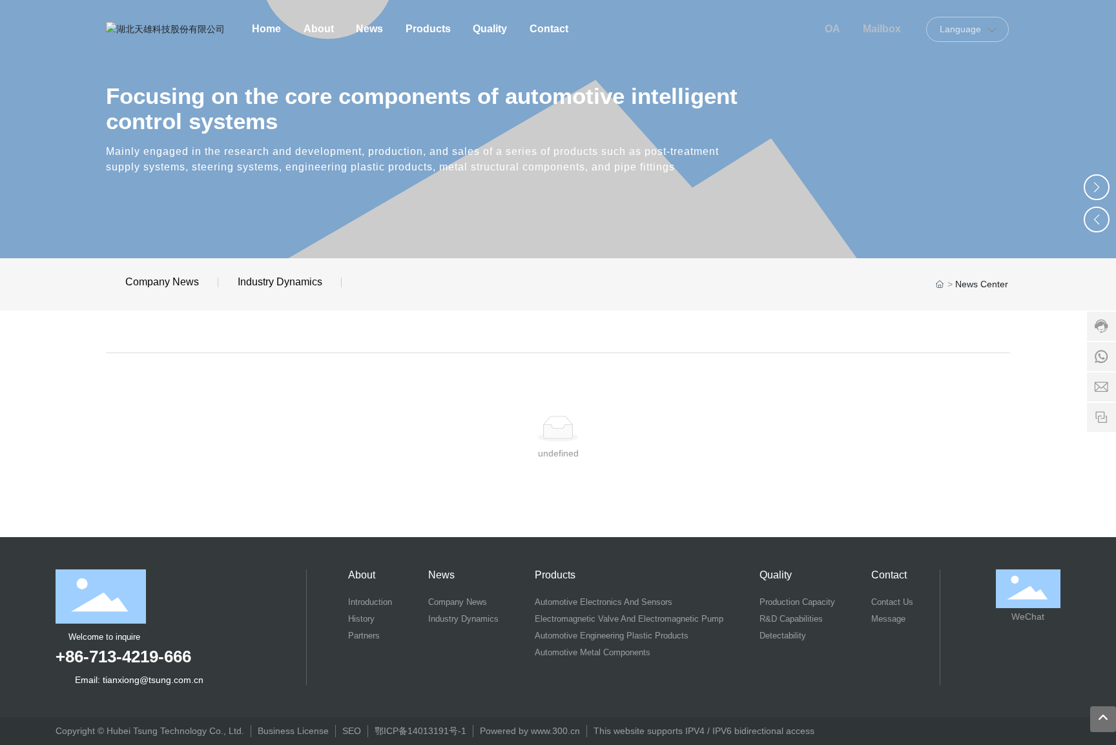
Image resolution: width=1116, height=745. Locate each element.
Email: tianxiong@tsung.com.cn (139, 680)
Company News (162, 281)
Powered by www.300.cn (530, 731)
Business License (293, 731)
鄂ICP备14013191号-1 (420, 731)
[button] (1097, 187)
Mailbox (882, 28)
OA (832, 28)
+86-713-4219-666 (123, 656)
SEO (351, 731)
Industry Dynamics (280, 281)
